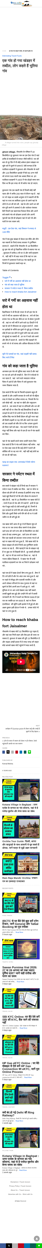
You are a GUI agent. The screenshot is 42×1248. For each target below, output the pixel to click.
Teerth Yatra (7, 962)
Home (4, 51)
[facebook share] (3, 752)
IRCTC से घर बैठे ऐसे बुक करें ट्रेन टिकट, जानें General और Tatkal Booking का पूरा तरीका (20, 923)
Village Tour (7, 1150)
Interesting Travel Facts (12, 56)
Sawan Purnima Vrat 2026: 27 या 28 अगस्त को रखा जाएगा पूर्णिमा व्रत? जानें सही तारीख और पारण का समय (19, 972)
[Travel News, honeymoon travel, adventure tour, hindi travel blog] (21, 4)
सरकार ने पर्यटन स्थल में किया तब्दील (19, 288)
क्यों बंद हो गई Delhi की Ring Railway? (18, 1114)
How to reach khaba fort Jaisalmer (21, 292)
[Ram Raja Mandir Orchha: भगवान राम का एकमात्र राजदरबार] (21, 863)
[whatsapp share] (25, 752)
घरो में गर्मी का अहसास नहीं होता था (18, 281)
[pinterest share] (16, 752)
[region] (21, 27)
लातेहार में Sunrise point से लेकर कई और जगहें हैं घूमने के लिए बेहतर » (22, 730)
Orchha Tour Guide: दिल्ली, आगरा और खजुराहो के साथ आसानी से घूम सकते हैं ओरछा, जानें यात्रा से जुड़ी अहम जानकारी (20, 844)
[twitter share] (8, 752)
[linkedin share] (21, 752)
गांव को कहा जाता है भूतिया (14, 285)
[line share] (29, 752)
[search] (39, 3)
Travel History (8, 1107)
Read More (19, 932)
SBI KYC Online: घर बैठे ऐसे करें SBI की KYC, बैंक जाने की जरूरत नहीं (21, 1019)
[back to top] (37, 1239)
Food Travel (7, 915)
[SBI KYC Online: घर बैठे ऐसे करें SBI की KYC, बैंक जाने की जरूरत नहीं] (21, 998)
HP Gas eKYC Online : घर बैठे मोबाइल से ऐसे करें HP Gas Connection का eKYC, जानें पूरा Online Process (20, 1067)
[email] (15, 1245)
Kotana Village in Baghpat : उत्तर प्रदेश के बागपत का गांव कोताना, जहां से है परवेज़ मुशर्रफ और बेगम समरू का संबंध (20, 807)
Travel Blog (7, 1011)
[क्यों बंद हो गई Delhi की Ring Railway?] (21, 1094)
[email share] (12, 752)
